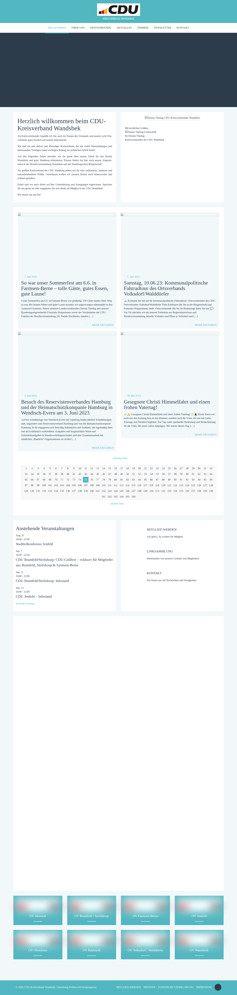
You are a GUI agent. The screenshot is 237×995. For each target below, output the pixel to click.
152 (163, 491)
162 (110, 496)
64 (211, 474)
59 (181, 474)
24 (163, 468)
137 (74, 491)
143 (110, 491)
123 (181, 485)
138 (80, 491)
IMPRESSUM (203, 987)
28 (187, 468)
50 (127, 474)
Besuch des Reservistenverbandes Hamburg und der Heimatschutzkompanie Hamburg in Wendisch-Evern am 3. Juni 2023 (67, 407)
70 (56, 479)
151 (157, 491)
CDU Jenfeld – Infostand (34, 596)
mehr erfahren (103, 325)
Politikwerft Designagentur (82, 987)
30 (199, 468)
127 (205, 485)
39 (62, 474)
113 (121, 485)
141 (98, 491)
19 (133, 468)
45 (97, 474)
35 (38, 474)
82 (127, 479)
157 (193, 491)
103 (62, 485)
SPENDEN (149, 987)
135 (62, 491)
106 (80, 485)
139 (86, 491)
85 (145, 479)
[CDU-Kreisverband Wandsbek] (118, 11)
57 (169, 474)
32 (211, 468)
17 (121, 468)
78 (103, 479)
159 (205, 491)
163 (116, 496)
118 (151, 485)
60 (187, 474)
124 (187, 485)
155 (181, 491)
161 (104, 496)
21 (145, 468)
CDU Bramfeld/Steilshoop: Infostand (42, 581)
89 (169, 479)
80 (115, 479)
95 (205, 479)
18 (127, 468)
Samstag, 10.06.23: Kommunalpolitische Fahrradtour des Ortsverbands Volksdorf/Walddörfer (166, 288)
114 (127, 485)
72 (68, 479)
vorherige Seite (120, 458)
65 (26, 479)
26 (175, 468)
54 (151, 474)
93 (193, 479)
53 (145, 474)
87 (157, 479)
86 (151, 479)
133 (50, 491)
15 (109, 468)
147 (133, 491)
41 (74, 474)
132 (44, 491)
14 (103, 468)
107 (86, 485)
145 (121, 491)
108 (92, 485)
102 (56, 485)
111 (109, 485)
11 (85, 468)
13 (97, 468)
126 (199, 485)
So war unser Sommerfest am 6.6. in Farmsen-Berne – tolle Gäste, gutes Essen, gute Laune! (64, 288)
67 (38, 479)
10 (80, 468)
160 (211, 491)
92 (187, 479)
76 (91, 479)
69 (50, 479)
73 (74, 479)
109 (98, 485)
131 (38, 491)
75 (85, 479)
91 (181, 479)
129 (26, 491)
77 (97, 479)
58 (175, 474)
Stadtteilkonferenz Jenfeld (34, 544)
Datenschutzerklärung (101, 854)
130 (32, 491)
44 (91, 474)
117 (145, 485)
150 (151, 491)
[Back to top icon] (218, 987)
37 (50, 474)
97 (26, 485)
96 (211, 479)
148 (139, 491)
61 (193, 474)
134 (56, 491)
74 (80, 479)
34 (32, 474)
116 (139, 485)
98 (32, 485)
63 (205, 474)
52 (139, 474)
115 (133, 485)
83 (133, 479)
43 (85, 474)
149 (145, 491)
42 (80, 474)
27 (181, 468)
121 (169, 485)
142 (104, 491)
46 (103, 474)
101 (50, 485)
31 (205, 468)
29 (193, 468)
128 (211, 485)
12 (91, 468)
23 (157, 468)
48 (115, 474)
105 (74, 485)
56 (163, 474)
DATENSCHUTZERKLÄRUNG (176, 987)
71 (62, 479)
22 (151, 468)
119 (157, 485)
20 (139, 468)
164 (121, 496)
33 (26, 474)
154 (175, 491)
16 (115, 468)
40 (68, 474)
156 (187, 491)
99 (38, 485)
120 (163, 485)
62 (199, 474)
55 (157, 474)
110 (103, 485)
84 (139, 479)
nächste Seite (117, 503)
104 (68, 485)
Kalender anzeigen (25, 603)
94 (199, 479)
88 (163, 479)
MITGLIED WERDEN (128, 987)
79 (109, 479)
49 (121, 474)
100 (44, 485)
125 (193, 485)
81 (121, 479)
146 (127, 491)
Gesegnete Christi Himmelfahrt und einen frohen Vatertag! (167, 404)
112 (115, 485)
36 (44, 474)
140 (92, 491)
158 (199, 491)
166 (133, 496)
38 (56, 474)
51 (133, 474)
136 (68, 491)
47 (109, 474)
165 (127, 496)
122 (175, 485)
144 (116, 491)
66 (32, 479)
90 (175, 479)
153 (169, 491)
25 (169, 468)
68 (44, 479)
